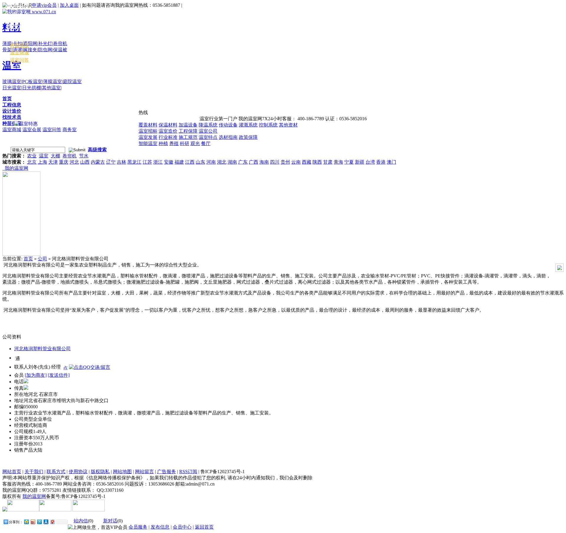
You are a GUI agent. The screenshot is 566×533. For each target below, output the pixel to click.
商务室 (69, 129)
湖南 (232, 161)
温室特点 (208, 137)
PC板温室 (32, 81)
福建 (179, 161)
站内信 (81, 520)
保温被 (60, 49)
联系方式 (56, 471)
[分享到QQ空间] (26, 521)
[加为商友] (36, 375)
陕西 (317, 161)
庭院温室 (72, 81)
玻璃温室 (11, 81)
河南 (211, 161)
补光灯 (45, 43)
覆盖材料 (148, 124)
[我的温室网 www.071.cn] (29, 11)
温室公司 (208, 131)
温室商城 (11, 129)
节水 (83, 155)
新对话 (110, 520)
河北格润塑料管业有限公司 (42, 348)
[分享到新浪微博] (32, 521)
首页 (7, 98)
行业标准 (168, 137)
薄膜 (7, 43)
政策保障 (248, 137)
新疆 (359, 161)
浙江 (158, 161)
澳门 (391, 161)
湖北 (221, 161)
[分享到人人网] (45, 521)
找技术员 (11, 117)
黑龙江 (134, 161)
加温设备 (188, 124)
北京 (32, 161)
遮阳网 (30, 43)
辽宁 (111, 161)
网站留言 (144, 471)
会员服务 (138, 526)
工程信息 (11, 104)
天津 (53, 161)
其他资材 (288, 124)
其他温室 (51, 87)
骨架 (7, 49)
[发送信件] (59, 375)
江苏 (147, 161)
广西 (253, 161)
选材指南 (228, 137)
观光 (195, 143)
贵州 (285, 161)
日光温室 (11, 87)
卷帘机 (60, 43)
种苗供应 (11, 123)
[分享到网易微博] (52, 521)
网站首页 (11, 471)
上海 (42, 161)
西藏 (306, 161)
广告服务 (166, 471)
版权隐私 (100, 471)
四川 (274, 161)
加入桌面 (69, 5)
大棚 (55, 155)
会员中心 (19, 66)
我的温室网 (15, 168)
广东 (243, 161)
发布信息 (160, 526)
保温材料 (168, 124)
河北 (74, 161)
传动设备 (228, 124)
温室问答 (51, 129)
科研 (184, 143)
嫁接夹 (30, 49)
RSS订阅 (188, 471)
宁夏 (349, 161)
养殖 (174, 143)
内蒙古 (98, 161)
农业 (32, 155)
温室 (43, 155)
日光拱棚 (31, 87)
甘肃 (328, 161)
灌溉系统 (248, 124)
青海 (338, 161)
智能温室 (148, 143)
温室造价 (168, 131)
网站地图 (122, 471)
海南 (264, 161)
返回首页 (204, 526)
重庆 (63, 161)
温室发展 (148, 137)
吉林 (121, 161)
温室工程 (17, 4)
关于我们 (33, 471)
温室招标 (148, 131)
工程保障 (188, 131)
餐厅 (205, 143)
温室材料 (17, 37)
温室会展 (31, 129)
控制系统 (268, 124)
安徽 (168, 161)
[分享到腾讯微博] (39, 521)
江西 (190, 161)
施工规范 (188, 137)
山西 (85, 161)
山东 (200, 161)
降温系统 (208, 124)
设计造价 (11, 110)
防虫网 (45, 49)
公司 (42, 258)
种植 (163, 143)
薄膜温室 (52, 81)
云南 (296, 161)
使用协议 (78, 471)
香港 (381, 161)
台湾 (370, 161)
